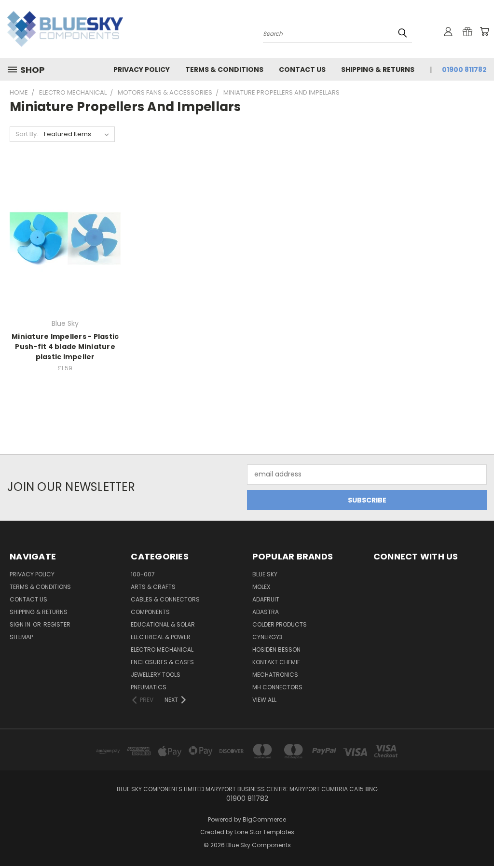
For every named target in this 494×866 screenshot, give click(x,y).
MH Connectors (277, 687)
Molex (261, 587)
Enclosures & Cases (162, 662)
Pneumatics (148, 687)
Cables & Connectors (165, 599)
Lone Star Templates (264, 832)
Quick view (65, 219)
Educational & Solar (163, 624)
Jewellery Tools (155, 674)
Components (150, 612)
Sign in (21, 624)
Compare (62, 238)
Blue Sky (264, 574)
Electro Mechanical (162, 649)
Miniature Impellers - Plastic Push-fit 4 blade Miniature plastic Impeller (65, 347)
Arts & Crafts (153, 587)
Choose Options (65, 255)
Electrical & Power (161, 637)
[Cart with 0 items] (484, 31)
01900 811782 (464, 69)
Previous (479, 836)
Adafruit (265, 599)
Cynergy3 (267, 637)
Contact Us (302, 69)
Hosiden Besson (276, 649)
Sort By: (26, 134)
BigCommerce (264, 819)
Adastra (265, 612)
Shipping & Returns (377, 69)
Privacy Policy (141, 69)
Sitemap (21, 637)
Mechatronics (275, 674)
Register (56, 624)
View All (264, 700)
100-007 (143, 574)
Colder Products (279, 624)
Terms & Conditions (224, 69)
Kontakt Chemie (276, 662)
